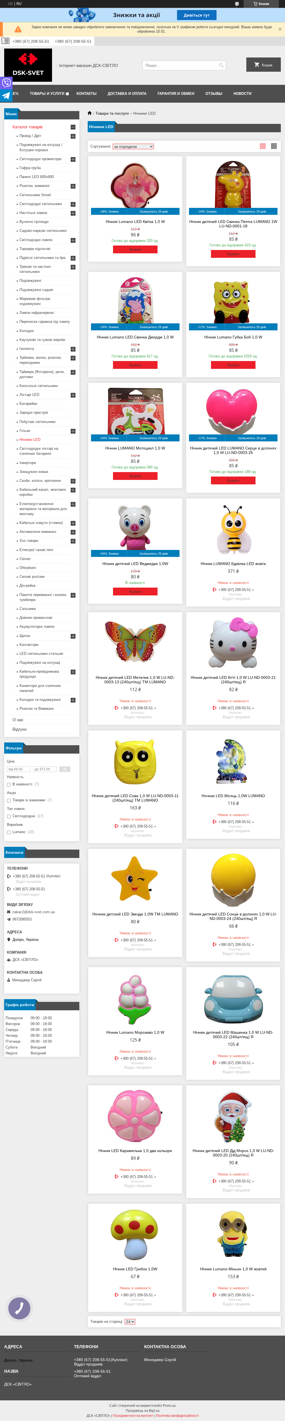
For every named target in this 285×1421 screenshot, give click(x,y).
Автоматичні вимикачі (37, 532)
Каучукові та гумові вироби (42, 340)
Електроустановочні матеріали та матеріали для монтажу (43, 509)
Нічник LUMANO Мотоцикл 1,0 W (135, 448)
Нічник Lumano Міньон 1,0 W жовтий (233, 1269)
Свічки (24, 559)
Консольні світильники (38, 386)
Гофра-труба (30, 168)
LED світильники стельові (41, 653)
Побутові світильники (37, 422)
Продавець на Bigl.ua (142, 1411)
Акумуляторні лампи (36, 626)
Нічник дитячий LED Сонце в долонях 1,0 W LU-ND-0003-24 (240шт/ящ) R (233, 916)
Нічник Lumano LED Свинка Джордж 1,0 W (135, 337)
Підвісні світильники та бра (42, 258)
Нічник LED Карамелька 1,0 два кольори (135, 1150)
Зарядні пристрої (33, 412)
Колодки (26, 331)
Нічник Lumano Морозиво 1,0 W (135, 1032)
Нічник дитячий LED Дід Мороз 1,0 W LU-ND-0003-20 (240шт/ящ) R (233, 1152)
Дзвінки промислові (35, 617)
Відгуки (19, 729)
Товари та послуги (112, 113)
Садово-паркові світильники (43, 231)
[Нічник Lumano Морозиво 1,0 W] (135, 998)
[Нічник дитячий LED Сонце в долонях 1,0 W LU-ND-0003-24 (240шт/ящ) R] (233, 879)
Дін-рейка (27, 585)
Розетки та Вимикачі (36, 708)
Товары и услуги (47, 94)
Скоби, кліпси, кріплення (40, 481)
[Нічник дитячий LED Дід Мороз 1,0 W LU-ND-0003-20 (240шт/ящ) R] (233, 1116)
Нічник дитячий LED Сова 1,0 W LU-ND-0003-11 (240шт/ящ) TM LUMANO (135, 798)
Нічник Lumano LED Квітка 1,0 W (135, 221)
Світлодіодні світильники (40, 204)
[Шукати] (221, 65)
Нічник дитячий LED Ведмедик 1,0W (135, 563)
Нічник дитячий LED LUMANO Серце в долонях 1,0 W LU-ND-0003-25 (233, 450)
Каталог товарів (28, 126)
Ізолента (26, 349)
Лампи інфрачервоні (36, 313)
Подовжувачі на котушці (39, 662)
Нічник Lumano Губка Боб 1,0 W (233, 337)
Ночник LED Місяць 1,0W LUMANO (233, 796)
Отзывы (213, 94)
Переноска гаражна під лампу (44, 321)
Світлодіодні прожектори (40, 159)
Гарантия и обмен (176, 94)
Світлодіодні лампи (35, 240)
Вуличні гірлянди (33, 222)
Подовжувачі (30, 280)
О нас (18, 719)
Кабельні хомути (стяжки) (41, 523)
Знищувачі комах (33, 472)
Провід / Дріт (30, 136)
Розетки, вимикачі (34, 186)
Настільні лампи (33, 213)
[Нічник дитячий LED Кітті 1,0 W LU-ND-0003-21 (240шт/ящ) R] (233, 643)
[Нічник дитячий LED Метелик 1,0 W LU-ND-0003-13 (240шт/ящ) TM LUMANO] (135, 643)
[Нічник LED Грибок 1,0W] (135, 1234)
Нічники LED (29, 439)
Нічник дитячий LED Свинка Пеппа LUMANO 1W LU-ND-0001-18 (233, 223)
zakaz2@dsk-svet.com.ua (33, 912)
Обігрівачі (27, 568)
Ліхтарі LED (29, 395)
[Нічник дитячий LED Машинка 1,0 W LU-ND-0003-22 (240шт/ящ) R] (233, 998)
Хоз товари (28, 540)
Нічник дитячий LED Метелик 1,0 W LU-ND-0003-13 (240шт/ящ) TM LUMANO (135, 679)
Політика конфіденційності (177, 1416)
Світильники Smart (35, 195)
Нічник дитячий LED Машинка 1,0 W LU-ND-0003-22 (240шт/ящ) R (233, 1034)
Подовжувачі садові (36, 290)
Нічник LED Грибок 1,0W (135, 1269)
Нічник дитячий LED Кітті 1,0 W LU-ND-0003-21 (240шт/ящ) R (233, 679)
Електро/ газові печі (36, 550)
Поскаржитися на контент (133, 1416)
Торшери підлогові (34, 249)
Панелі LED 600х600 (36, 177)
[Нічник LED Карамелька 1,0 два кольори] (135, 1116)
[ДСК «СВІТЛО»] (28, 65)
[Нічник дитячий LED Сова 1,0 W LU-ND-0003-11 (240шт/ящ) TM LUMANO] (135, 761)
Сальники (27, 609)
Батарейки (28, 403)
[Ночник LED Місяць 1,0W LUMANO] (233, 761)
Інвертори (27, 463)
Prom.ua (169, 1406)
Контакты (87, 94)
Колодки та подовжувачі (40, 700)
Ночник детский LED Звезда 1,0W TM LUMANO (135, 914)
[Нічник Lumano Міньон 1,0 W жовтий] (233, 1234)
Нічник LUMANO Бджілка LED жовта (233, 563)
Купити (135, 249)
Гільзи (24, 431)
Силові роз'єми (32, 576)
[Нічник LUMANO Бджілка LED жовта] (233, 529)
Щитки (24, 636)
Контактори (28, 645)
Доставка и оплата (127, 94)
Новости (242, 94)
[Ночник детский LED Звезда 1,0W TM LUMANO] (135, 879)
